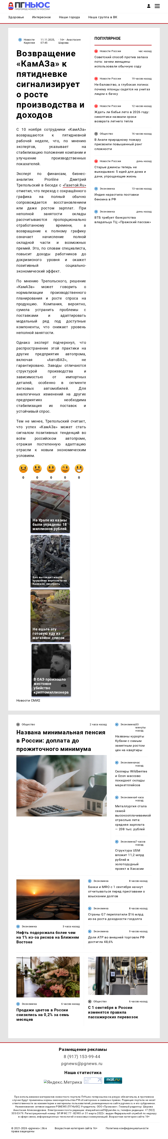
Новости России (110, 51)
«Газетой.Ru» (74, 185)
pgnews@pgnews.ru (82, 1063)
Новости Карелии (29, 41)
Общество (106, 133)
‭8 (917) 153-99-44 (82, 1056)
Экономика (107, 188)
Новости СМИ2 (28, 700)
